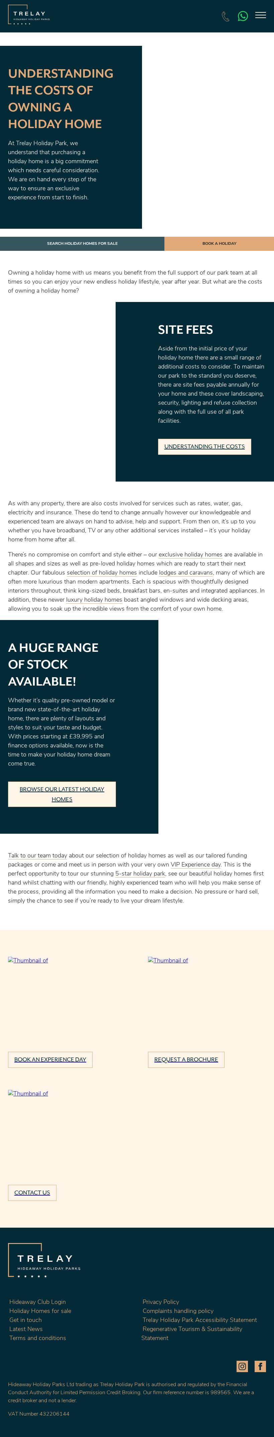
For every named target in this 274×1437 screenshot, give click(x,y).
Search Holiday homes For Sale (82, 244)
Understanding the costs (204, 446)
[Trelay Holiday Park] (28, 16)
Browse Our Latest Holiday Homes (62, 794)
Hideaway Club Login (37, 1303)
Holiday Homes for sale (40, 1312)
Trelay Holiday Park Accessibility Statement (200, 1321)
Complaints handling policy (178, 1312)
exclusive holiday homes (191, 555)
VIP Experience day (196, 865)
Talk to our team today (37, 856)
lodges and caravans (186, 573)
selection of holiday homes (102, 573)
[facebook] (260, 1366)
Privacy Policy (161, 1303)
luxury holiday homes (94, 600)
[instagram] (242, 1366)
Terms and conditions (37, 1339)
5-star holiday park (140, 874)
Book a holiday (219, 244)
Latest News (26, 1330)
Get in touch (25, 1321)
